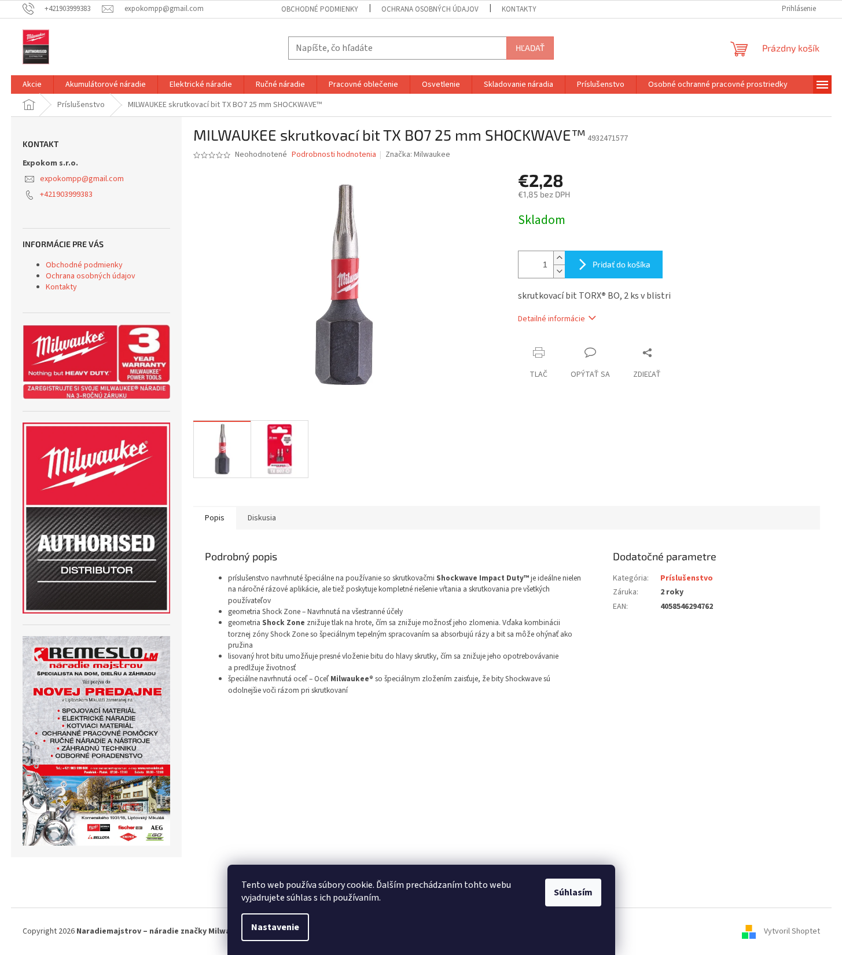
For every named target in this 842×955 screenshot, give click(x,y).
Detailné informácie (551, 319)
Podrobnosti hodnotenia (334, 154)
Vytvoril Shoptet (792, 931)
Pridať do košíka (621, 264)
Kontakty (519, 9)
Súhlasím (573, 892)
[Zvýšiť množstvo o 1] (559, 258)
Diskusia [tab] (262, 518)
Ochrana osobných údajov (430, 9)
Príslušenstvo (686, 578)
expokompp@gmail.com (82, 179)
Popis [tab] (215, 518)
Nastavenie (275, 927)
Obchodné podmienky (319, 9)
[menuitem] (32, 84)
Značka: (417, 154)
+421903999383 (66, 194)
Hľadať (530, 48)
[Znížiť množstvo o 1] (559, 271)
